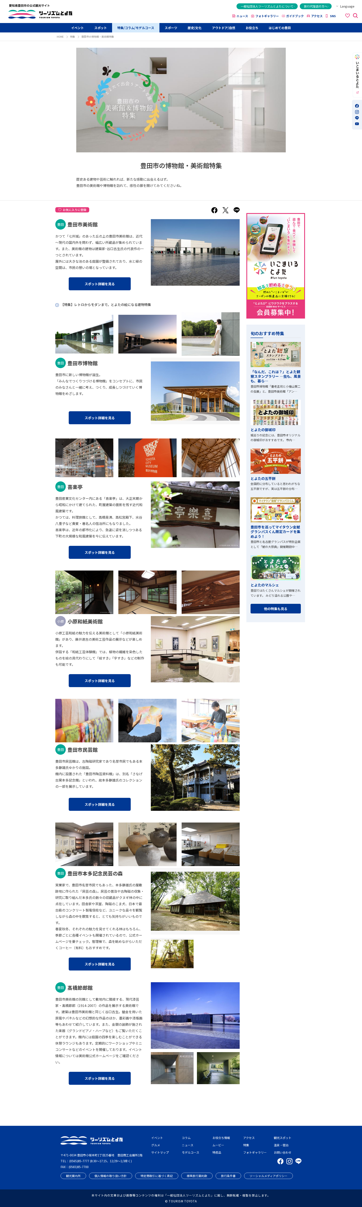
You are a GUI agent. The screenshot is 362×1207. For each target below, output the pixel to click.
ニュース (242, 16)
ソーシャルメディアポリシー (268, 1176)
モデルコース (190, 1152)
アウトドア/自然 (223, 28)
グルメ (155, 1145)
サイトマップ (160, 1152)
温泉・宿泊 (281, 1145)
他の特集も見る (275, 608)
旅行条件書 (228, 1176)
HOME (60, 36)
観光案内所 (73, 1176)
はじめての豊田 (280, 28)
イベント (77, 28)
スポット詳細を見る (100, 283)
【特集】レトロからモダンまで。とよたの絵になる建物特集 (106, 304)
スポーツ (171, 28)
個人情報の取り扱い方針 (110, 1176)
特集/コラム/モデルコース (135, 28)
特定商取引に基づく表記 (157, 1176)
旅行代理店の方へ (315, 6)
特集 (72, 36)
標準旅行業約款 (197, 1176)
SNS (333, 16)
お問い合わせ (282, 1152)
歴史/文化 (195, 28)
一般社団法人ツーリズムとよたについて (267, 6)
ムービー (218, 1145)
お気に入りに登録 (74, 210)
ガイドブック (295, 16)
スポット (100, 28)
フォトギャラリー (267, 16)
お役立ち (252, 28)
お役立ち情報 (221, 1138)
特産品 (216, 1152)
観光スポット (282, 1138)
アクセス (317, 16)
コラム (186, 1138)
